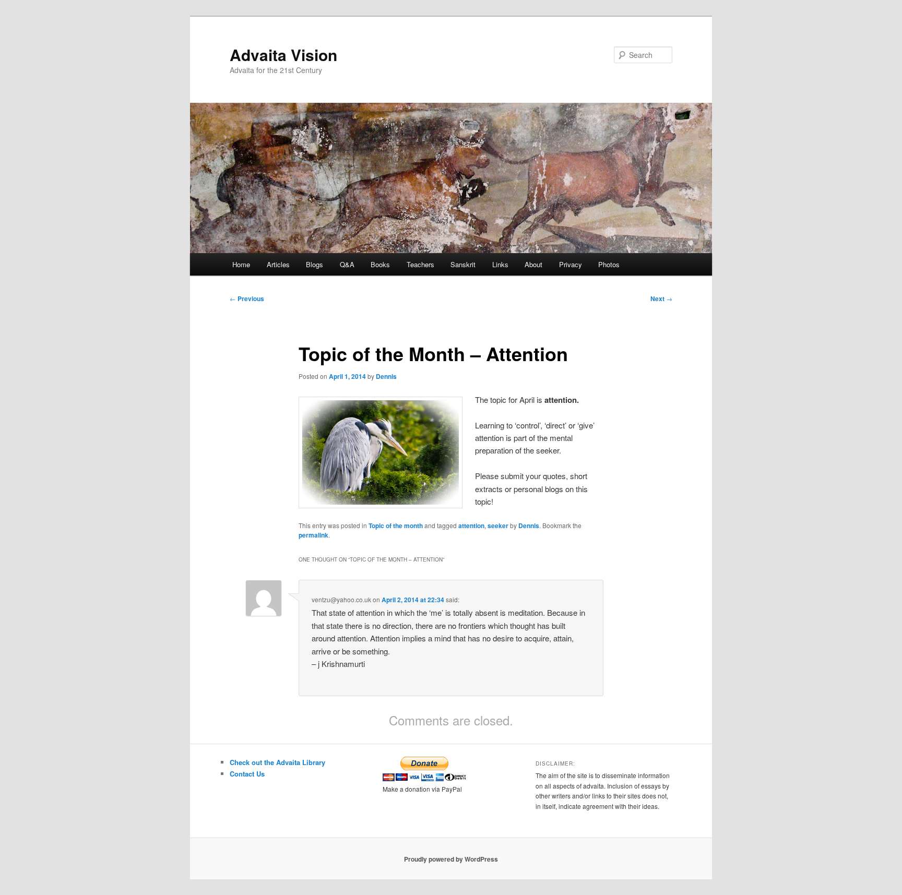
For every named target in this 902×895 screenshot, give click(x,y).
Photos (609, 264)
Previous (247, 298)
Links (500, 264)
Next (661, 298)
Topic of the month (396, 525)
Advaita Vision (283, 54)
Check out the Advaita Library (277, 762)
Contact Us (247, 774)
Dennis (386, 376)
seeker (498, 525)
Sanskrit (463, 264)
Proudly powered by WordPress (451, 859)
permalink (313, 535)
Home (241, 264)
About (533, 264)
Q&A (347, 264)
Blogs (314, 264)
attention (471, 525)
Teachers (420, 264)
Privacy (570, 264)
